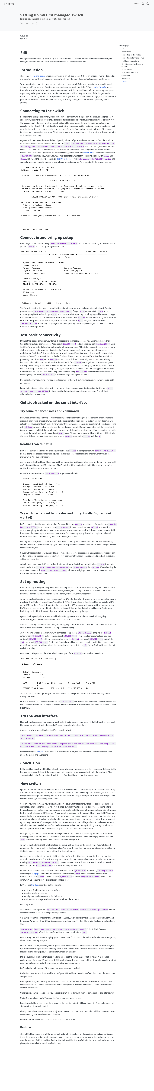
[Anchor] (81, 410)
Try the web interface (130, 72)
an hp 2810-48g (100, 87)
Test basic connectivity (130, 61)
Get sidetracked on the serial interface (132, 65)
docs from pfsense (64, 158)
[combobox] (148, 4)
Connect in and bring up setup (133, 58)
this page (35, 873)
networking (25, 23)
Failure (124, 82)
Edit (123, 49)
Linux (34, 23)
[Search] (148, 4)
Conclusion (126, 75)
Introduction (126, 52)
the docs (35, 885)
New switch (126, 78)
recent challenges (37, 76)
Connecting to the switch (131, 55)
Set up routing (127, 69)
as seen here (88, 152)
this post (40, 751)
